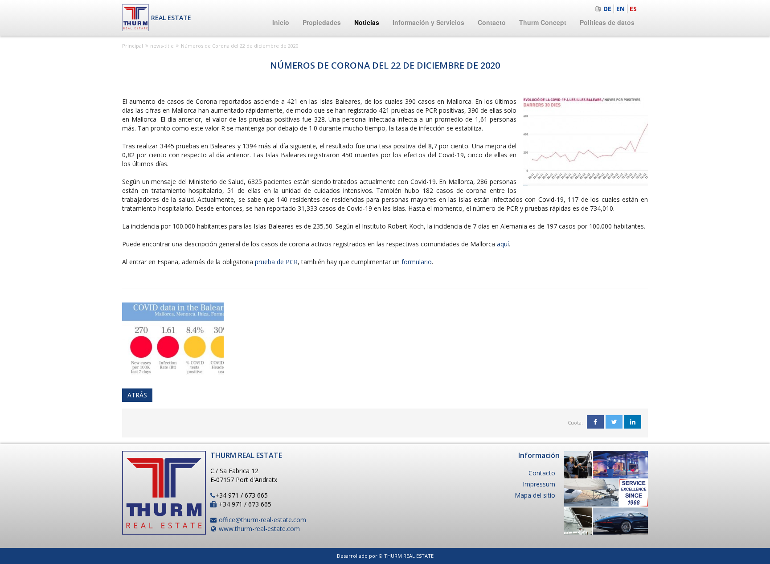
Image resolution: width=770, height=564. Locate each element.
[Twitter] (614, 422)
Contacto (492, 22)
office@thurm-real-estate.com (262, 519)
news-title (162, 45)
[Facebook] (595, 422)
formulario (416, 261)
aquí (503, 244)
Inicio (280, 22)
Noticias (366, 22)
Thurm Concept (542, 22)
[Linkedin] (632, 422)
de (607, 8)
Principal (132, 45)
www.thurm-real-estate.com (259, 528)
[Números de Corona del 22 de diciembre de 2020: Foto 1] (173, 338)
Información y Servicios (428, 22)
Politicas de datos (607, 22)
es (633, 8)
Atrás (137, 395)
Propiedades (322, 22)
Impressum (539, 484)
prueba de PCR (276, 261)
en (620, 8)
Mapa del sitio (535, 495)
